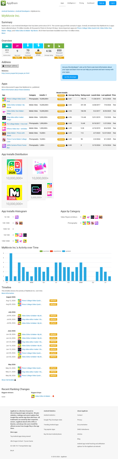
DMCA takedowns (83, 429)
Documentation (82, 424)
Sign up (101, 3)
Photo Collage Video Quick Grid (88, 28)
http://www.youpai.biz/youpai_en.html (15, 73)
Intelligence (71, 3)
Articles (79, 434)
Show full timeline (8, 380)
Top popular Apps (49, 429)
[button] (66, 99)
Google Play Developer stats (53, 420)
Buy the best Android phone (53, 434)
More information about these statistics (16, 90)
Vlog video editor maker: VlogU (32, 319)
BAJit (12, 450)
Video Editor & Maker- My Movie (26, 31)
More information (8, 293)
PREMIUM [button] (61, 95)
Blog (78, 439)
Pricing (81, 3)
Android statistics (49, 415)
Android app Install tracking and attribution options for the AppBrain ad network (91, 445)
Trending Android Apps (51, 424)
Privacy (79, 420)
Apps (62, 3)
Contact (79, 415)
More (3, 33)
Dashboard (90, 3)
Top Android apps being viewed (20, 436)
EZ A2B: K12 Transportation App (20, 446)
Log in (113, 3)
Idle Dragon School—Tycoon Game (21, 441)
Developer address (11, 66)
